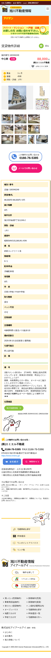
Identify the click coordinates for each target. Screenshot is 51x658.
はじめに (8, 632)
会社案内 (8, 636)
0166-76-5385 (13, 449)
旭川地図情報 (12, 408)
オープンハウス (11, 610)
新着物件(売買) (34, 598)
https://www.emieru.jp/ (10, 456)
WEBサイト (34, 462)
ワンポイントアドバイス (27, 543)
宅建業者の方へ (35, 617)
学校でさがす (10, 617)
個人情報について (12, 640)
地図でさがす (10, 613)
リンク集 (21, 550)
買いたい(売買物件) (13, 598)
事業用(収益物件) (12, 602)
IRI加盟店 (21, 536)
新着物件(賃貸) (34, 602)
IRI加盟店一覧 (34, 613)
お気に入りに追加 (42, 66)
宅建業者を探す (24, 529)
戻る (47, 46)
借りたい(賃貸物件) (13, 606)
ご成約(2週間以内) (36, 606)
